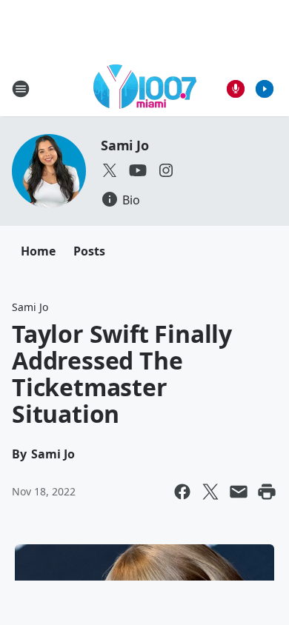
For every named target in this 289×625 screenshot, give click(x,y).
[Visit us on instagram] (166, 170)
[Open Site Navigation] (21, 89)
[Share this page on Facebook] (182, 491)
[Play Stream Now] (264, 89)
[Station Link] (144, 88)
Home (38, 251)
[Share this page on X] (210, 491)
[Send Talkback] (236, 89)
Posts (89, 251)
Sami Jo (125, 145)
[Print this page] (266, 491)
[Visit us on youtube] (138, 170)
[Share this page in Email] (238, 491)
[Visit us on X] (110, 170)
